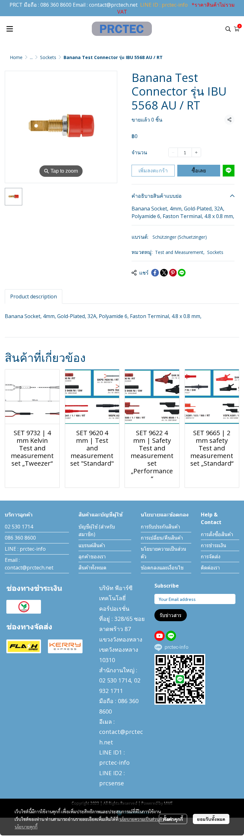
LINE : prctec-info (25, 548)
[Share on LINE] (182, 272)
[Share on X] (164, 272)
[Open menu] (9, 29)
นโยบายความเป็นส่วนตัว (141, 819)
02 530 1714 (19, 526)
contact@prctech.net (113, 4)
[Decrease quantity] (173, 152)
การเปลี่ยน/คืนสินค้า (162, 537)
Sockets (48, 57)
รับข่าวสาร (170, 615)
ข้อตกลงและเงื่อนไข (162, 567)
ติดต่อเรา (210, 567)
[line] (171, 636)
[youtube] (159, 636)
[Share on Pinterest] (173, 272)
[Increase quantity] (196, 152)
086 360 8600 (55, 4)
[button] (228, 28)
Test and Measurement (180, 252)
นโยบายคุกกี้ (26, 826)
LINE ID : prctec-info (164, 4)
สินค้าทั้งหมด (92, 567)
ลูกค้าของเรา (92, 556)
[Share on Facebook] (155, 272)
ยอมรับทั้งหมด (211, 819)
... (31, 57)
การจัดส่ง (210, 556)
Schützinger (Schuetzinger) (179, 237)
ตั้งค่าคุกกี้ (173, 819)
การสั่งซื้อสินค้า (217, 534)
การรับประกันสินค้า (160, 526)
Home (16, 57)
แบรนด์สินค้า (91, 545)
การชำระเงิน (213, 545)
